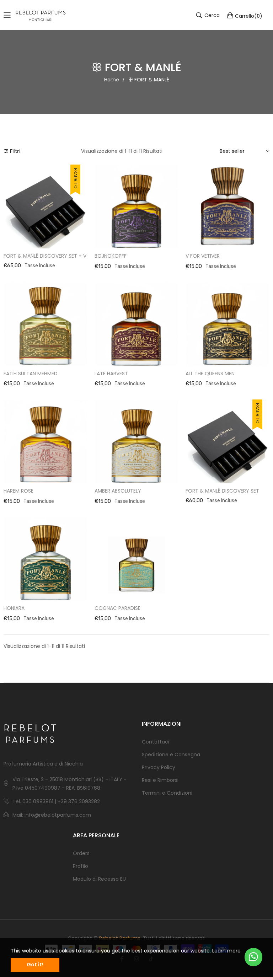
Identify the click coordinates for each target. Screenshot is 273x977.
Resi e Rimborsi (160, 780)
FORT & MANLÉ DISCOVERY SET (222, 490)
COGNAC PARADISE (117, 608)
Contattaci (155, 741)
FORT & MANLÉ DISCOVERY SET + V (45, 255)
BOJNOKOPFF (111, 255)
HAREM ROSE (18, 490)
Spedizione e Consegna (171, 754)
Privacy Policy (158, 767)
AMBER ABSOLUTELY (118, 490)
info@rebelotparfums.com (58, 814)
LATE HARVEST (111, 373)
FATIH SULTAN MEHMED (31, 373)
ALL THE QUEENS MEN (210, 373)
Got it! (35, 964)
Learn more (226, 950)
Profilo (80, 866)
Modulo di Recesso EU (99, 878)
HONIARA (14, 608)
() (248, 15)
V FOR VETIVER (203, 255)
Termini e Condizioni (167, 792)
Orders (81, 853)
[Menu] (7, 15)
